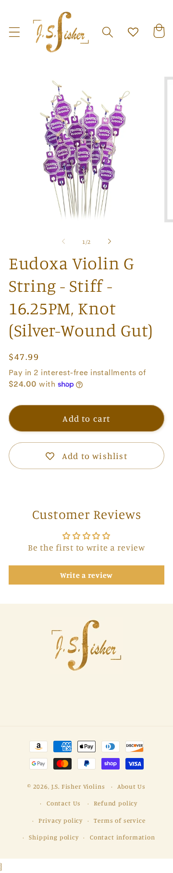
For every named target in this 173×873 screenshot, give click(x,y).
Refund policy (115, 803)
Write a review (86, 575)
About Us (131, 786)
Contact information (122, 837)
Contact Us (64, 803)
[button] (14, 32)
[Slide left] (63, 241)
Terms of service (119, 820)
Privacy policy (60, 820)
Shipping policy (54, 837)
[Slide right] (109, 241)
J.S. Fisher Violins (78, 786)
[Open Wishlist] (133, 32)
